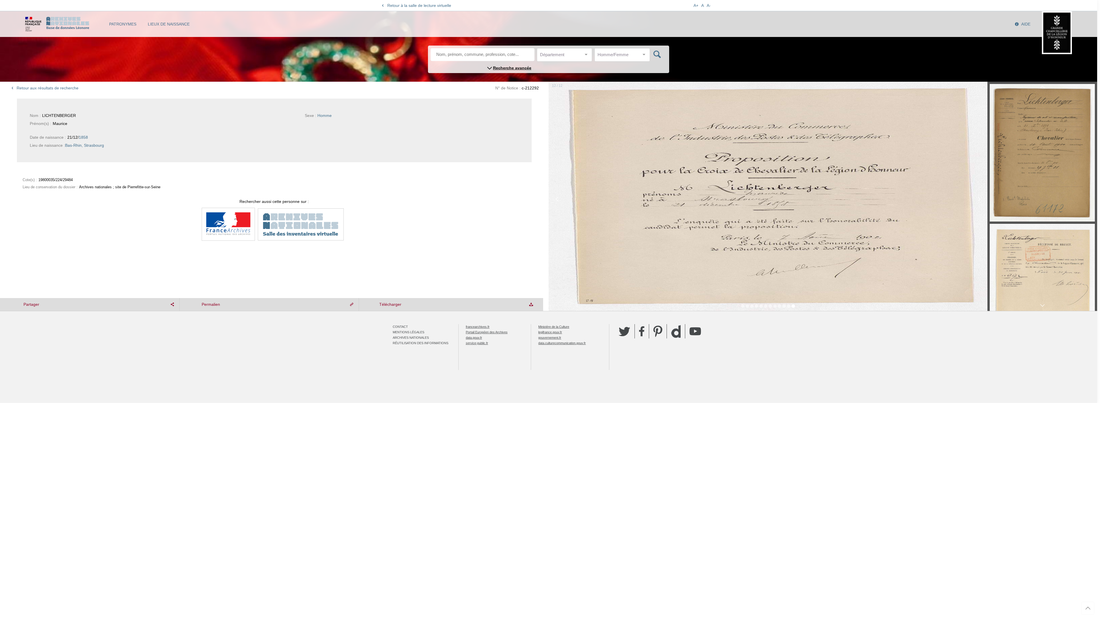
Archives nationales (411, 337)
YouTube (695, 331)
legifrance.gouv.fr (550, 332)
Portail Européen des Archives (487, 332)
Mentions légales (408, 332)
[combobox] (566, 56)
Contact (400, 326)
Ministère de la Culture (553, 326)
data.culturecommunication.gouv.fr (562, 343)
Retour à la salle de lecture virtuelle (419, 5)
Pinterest (657, 331)
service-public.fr (477, 343)
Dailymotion (676, 331)
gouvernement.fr (549, 337)
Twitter (624, 331)
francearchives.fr (478, 326)
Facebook (642, 331)
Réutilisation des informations (420, 343)
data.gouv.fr (474, 337)
